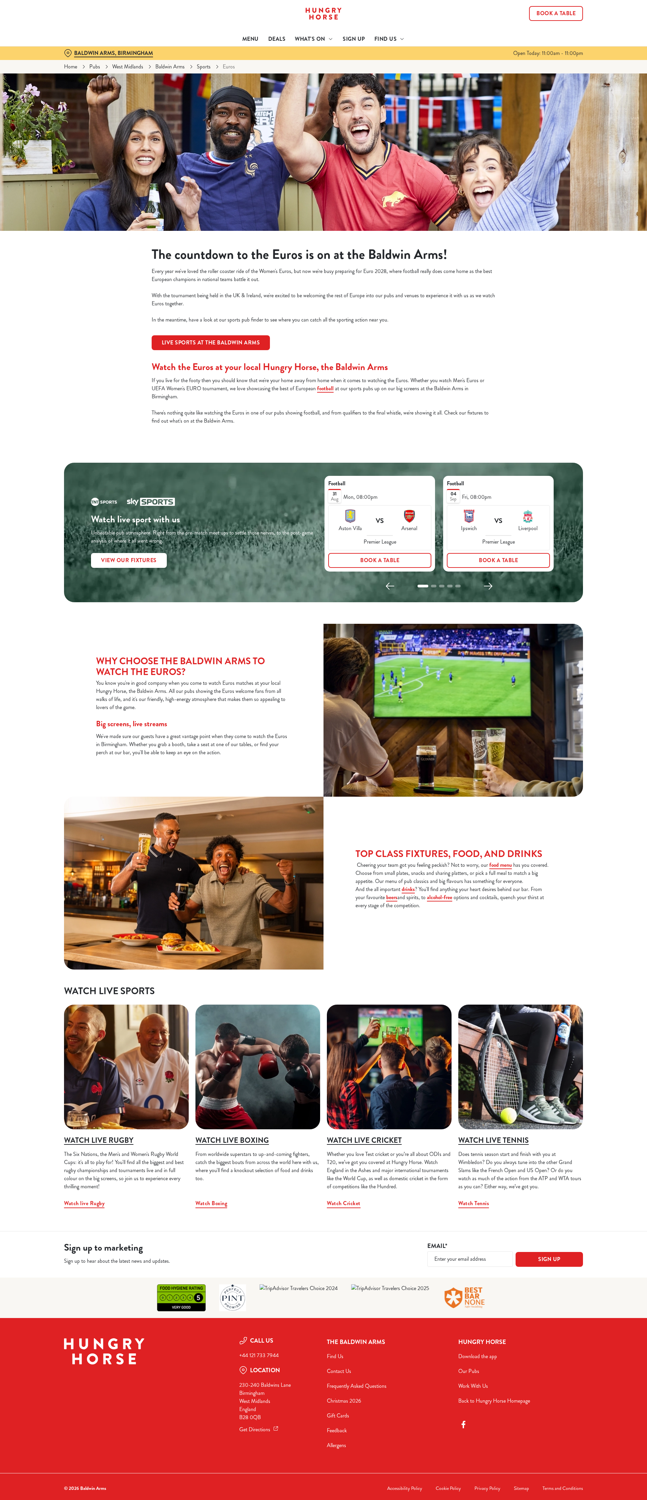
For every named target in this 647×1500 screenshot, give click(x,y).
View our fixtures (129, 560)
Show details (396, 62)
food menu (500, 865)
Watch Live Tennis (493, 1140)
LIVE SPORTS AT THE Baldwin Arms (211, 342)
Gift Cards (338, 1415)
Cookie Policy (448, 1488)
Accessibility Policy (404, 1488)
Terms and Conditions (563, 1488)
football (325, 388)
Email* (437, 1246)
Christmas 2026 (344, 1401)
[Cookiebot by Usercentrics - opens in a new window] (89, 63)
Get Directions (254, 1429)
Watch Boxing (211, 1203)
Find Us (335, 1356)
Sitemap (521, 1488)
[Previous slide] (390, 586)
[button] (423, 586)
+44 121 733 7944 (259, 1355)
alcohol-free (439, 897)
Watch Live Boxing (232, 1140)
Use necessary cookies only (545, 40)
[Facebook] (463, 1424)
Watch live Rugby (98, 1140)
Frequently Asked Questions (357, 1386)
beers (391, 897)
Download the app (477, 1356)
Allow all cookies (545, 18)
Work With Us (473, 1386)
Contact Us (339, 1371)
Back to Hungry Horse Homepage (494, 1401)
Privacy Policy (487, 1488)
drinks (408, 889)
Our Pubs (468, 1371)
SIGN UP (549, 1259)
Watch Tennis (473, 1203)
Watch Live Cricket (364, 1140)
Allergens (336, 1445)
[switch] (239, 62)
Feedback (337, 1430)
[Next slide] (488, 586)
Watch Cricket (344, 1203)
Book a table (379, 560)
